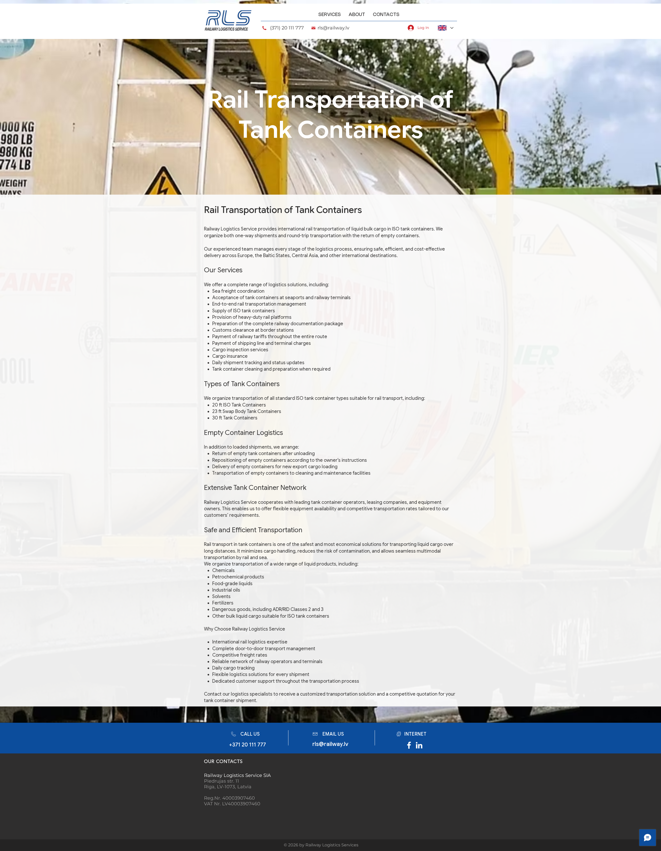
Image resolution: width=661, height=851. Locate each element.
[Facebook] (409, 745)
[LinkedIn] (419, 745)
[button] (329, 14)
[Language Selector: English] (445, 27)
